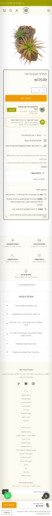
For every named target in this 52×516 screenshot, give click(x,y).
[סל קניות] (4, 10)
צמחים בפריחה (26, 402)
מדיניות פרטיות (40, 513)
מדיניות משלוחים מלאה (27, 284)
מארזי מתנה (26, 417)
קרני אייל (26, 410)
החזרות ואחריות (26, 457)
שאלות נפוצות (26, 443)
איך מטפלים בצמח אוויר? (26, 305)
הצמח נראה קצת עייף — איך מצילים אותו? (26, 323)
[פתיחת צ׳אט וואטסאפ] (7, 495)
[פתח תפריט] (47, 10)
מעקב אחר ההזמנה (26, 454)
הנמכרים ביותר (26, 399)
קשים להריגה (26, 406)
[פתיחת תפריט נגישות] (46, 495)
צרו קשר (26, 472)
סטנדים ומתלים (26, 413)
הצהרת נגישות (26, 475)
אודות (26, 465)
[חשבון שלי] (16, 10)
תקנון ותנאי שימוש (26, 461)
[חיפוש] (10, 10)
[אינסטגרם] (33, 383)
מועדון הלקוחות (26, 432)
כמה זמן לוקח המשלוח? (26, 343)
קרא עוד (44, 166)
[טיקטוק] (18, 383)
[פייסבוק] (26, 383)
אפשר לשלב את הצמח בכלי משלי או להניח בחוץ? (26, 334)
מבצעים (26, 421)
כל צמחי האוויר (26, 395)
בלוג (26, 468)
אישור (7, 512)
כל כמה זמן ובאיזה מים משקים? (26, 314)
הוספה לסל (26, 98)
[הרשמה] (5, 492)
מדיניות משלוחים (26, 446)
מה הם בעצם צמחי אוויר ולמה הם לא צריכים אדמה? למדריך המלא (26, 216)
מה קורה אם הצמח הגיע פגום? (26, 352)
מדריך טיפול (26, 439)
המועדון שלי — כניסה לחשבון (26, 435)
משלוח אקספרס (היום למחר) (26, 450)
